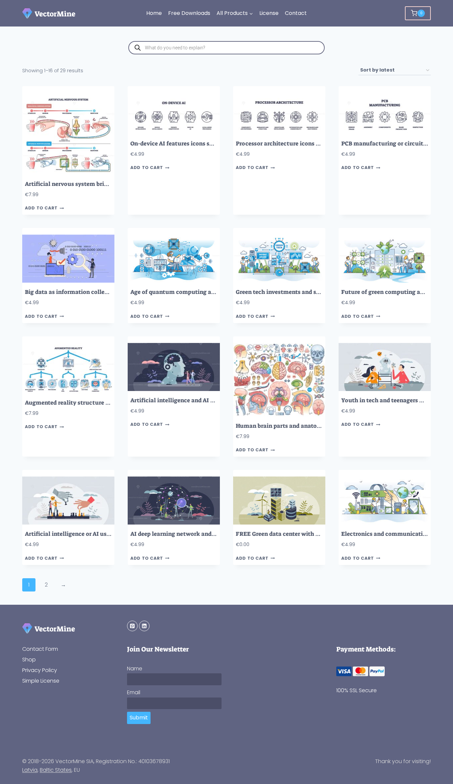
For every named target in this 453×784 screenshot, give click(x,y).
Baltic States (56, 770)
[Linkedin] (144, 626)
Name (134, 668)
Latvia (29, 770)
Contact (296, 13)
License (269, 13)
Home (154, 13)
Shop (29, 659)
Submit (139, 717)
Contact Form (40, 649)
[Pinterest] (132, 626)
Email (133, 692)
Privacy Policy (39, 670)
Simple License (40, 681)
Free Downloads (189, 13)
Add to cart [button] (41, 208)
